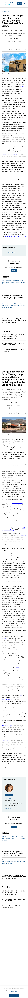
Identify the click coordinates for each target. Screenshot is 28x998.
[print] (25, 49)
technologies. (22, 535)
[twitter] (14, 49)
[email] (19, 49)
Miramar (4, 638)
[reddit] (16, 49)
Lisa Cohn (14, 402)
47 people (23, 86)
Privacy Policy (14, 991)
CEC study (6, 740)
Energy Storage (6, 367)
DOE (21, 695)
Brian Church (14, 38)
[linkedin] (11, 49)
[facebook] (9, 49)
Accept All (14, 995)
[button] (3, 4)
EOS (17, 667)
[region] (14, 992)
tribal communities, (17, 503)
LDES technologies (7, 725)
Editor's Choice (6, 11)
